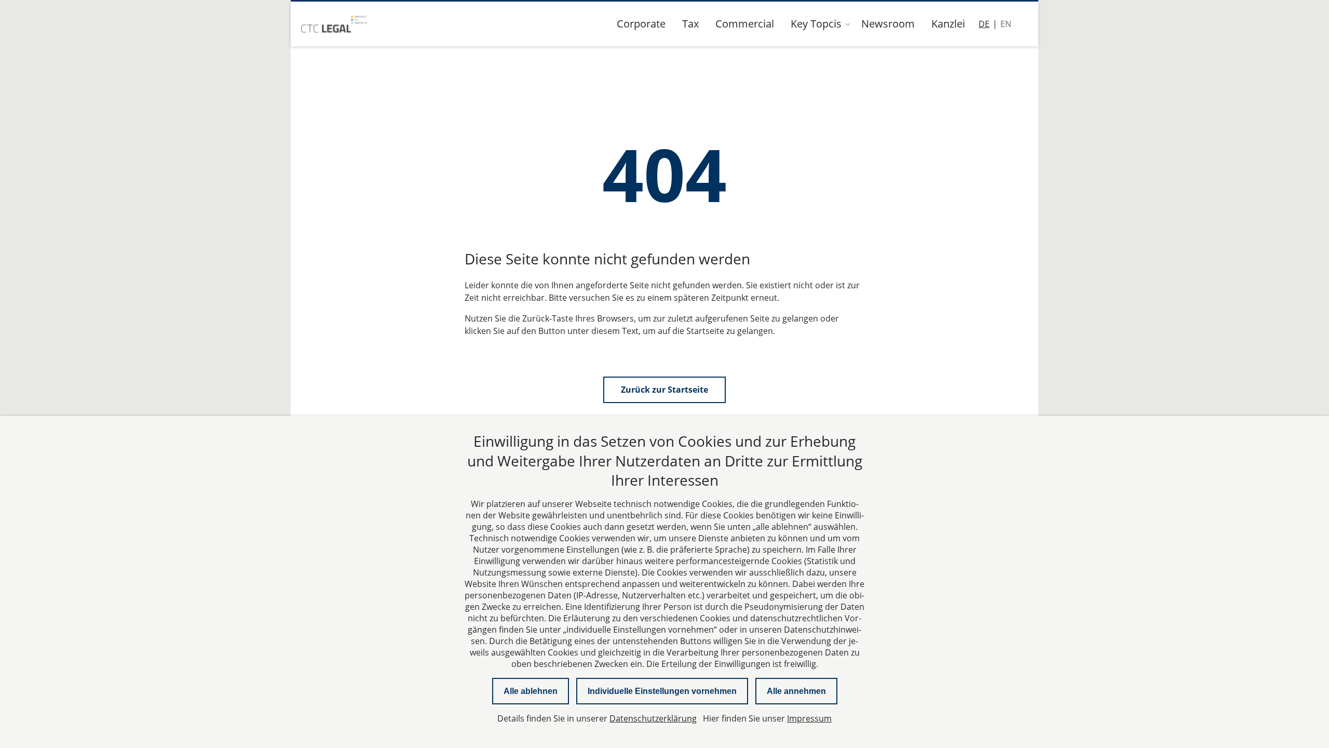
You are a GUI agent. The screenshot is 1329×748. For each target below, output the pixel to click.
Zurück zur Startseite (664, 389)
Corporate (641, 24)
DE (984, 24)
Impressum (809, 718)
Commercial (744, 24)
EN (1005, 24)
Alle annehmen (796, 691)
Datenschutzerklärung (653, 718)
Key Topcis (816, 24)
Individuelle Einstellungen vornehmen (662, 691)
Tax (690, 24)
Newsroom (888, 24)
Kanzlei (948, 24)
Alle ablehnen (531, 691)
